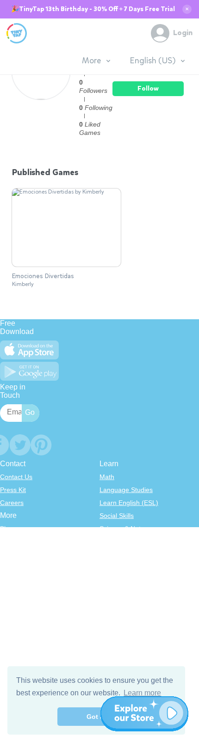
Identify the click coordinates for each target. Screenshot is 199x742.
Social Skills (117, 515)
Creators (12, 580)
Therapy (112, 593)
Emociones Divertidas (43, 276)
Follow (148, 88)
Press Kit (13, 489)
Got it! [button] (96, 716)
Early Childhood (123, 541)
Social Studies (120, 580)
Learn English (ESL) (129, 502)
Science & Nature (125, 528)
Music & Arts (118, 567)
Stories (110, 554)
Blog (6, 528)
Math (107, 476)
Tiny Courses (19, 614)
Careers (12, 502)
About (8, 541)
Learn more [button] (142, 693)
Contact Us (16, 476)
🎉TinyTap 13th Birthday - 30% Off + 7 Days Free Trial (93, 9)
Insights (11, 567)
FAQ (6, 554)
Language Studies (126, 489)
